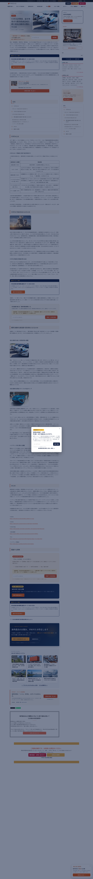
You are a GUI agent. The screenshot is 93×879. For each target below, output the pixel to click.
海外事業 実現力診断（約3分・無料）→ (46, 448)
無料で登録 (56, 444)
